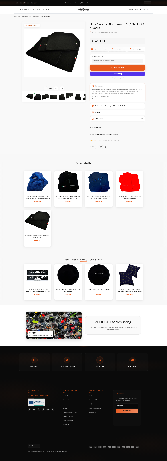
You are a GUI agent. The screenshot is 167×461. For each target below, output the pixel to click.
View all (83, 168)
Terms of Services (68, 420)
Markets (65, 404)
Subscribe (127, 410)
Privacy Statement (68, 416)
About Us (65, 395)
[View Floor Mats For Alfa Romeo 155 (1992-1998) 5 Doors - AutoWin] (29, 96)
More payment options (117, 78)
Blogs (90, 395)
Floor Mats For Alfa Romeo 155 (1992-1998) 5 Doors (34, 16)
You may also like (83, 163)
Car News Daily (93, 400)
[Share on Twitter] (101, 147)
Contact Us (66, 424)
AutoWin (34, 451)
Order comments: (97, 56)
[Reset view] (62, 88)
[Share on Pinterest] (105, 147)
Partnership (66, 400)
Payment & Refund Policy (70, 412)
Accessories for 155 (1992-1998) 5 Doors (83, 259)
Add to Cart (119, 67)
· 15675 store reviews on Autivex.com (108, 140)
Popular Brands (25, 9)
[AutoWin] (83, 10)
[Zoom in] (56, 88)
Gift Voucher (92, 412)
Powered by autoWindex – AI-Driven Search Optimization (53, 451)
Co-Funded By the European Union (38, 395)
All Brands (36, 9)
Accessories (46, 9)
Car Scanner (92, 404)
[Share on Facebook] (96, 147)
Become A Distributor (95, 408)
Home (15, 16)
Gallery (65, 408)
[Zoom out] (45, 88)
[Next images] (83, 96)
